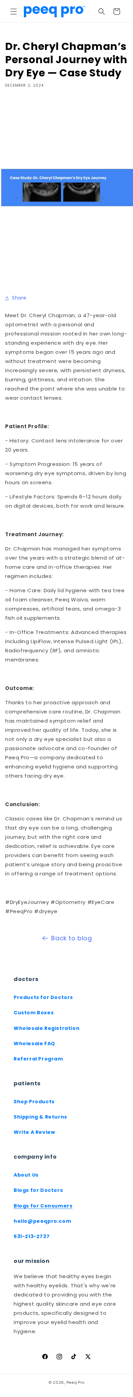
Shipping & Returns (40, 1116)
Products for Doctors (43, 997)
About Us (26, 1175)
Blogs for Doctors (38, 1190)
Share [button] (19, 297)
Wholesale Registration (46, 1028)
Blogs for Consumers (43, 1205)
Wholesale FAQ (34, 1043)
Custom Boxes (34, 1012)
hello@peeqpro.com (42, 1221)
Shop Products (34, 1101)
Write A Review (34, 1132)
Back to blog (71, 938)
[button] (13, 11)
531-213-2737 (31, 1236)
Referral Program (38, 1058)
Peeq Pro (75, 1382)
